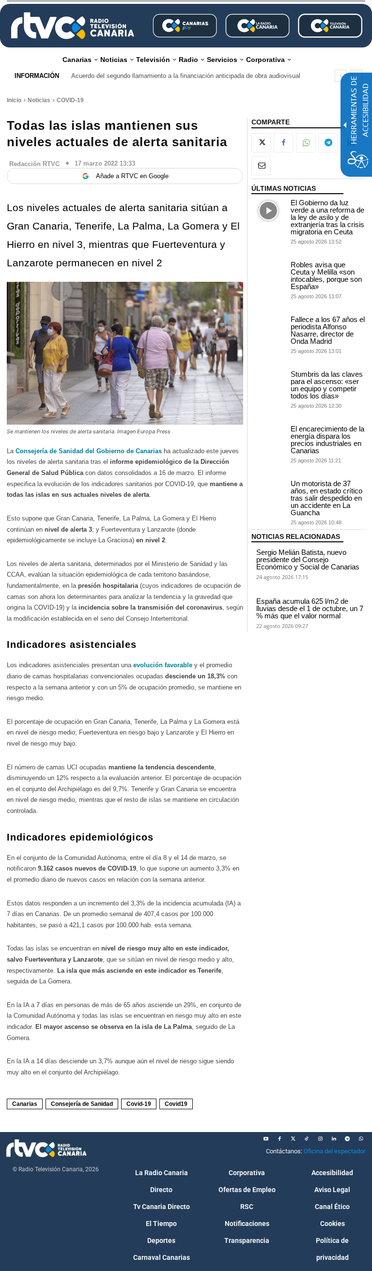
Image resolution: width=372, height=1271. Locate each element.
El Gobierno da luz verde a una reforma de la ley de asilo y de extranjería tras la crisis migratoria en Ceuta (327, 217)
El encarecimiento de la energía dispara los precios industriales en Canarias (327, 440)
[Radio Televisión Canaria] (73, 25)
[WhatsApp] (305, 143)
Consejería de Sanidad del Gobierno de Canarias (90, 451)
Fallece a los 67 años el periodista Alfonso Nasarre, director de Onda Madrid (328, 330)
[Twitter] (293, 1138)
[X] (261, 143)
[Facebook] (283, 143)
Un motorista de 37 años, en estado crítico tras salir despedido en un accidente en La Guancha (326, 498)
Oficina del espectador (334, 1151)
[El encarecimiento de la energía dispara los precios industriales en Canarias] (268, 437)
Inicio (14, 100)
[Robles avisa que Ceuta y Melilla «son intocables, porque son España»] (268, 273)
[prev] (341, 76)
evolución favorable (162, 665)
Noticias (39, 100)
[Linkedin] (333, 1138)
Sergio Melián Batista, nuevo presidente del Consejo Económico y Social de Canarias (307, 559)
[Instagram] (320, 1138)
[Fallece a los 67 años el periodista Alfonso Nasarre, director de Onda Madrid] (268, 327)
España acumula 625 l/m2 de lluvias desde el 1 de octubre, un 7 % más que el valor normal (309, 608)
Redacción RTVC (34, 164)
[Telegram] (328, 143)
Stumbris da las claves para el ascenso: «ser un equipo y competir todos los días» (327, 385)
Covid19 (176, 1104)
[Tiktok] (306, 1138)
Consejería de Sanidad (82, 1104)
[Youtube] (266, 1138)
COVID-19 (70, 100)
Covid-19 (138, 1104)
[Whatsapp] (360, 1138)
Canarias (24, 1104)
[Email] (261, 165)
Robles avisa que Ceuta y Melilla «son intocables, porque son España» (326, 275)
